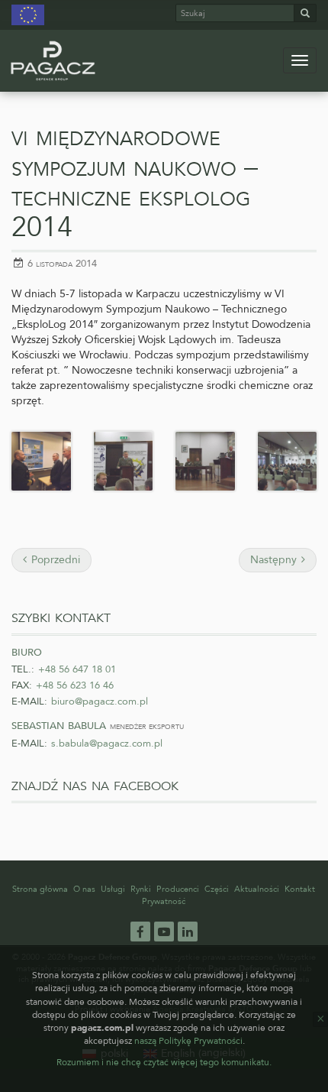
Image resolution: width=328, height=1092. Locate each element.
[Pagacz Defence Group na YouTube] (164, 931)
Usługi (113, 889)
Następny (275, 559)
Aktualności (256, 889)
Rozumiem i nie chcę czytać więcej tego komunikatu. (164, 1062)
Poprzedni (54, 559)
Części (216, 889)
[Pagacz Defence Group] (53, 60)
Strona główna (40, 889)
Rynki (140, 889)
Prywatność (163, 901)
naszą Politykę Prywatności (188, 1041)
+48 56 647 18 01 (77, 669)
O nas (84, 889)
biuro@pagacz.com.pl (99, 701)
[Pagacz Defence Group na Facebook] (140, 931)
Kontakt (300, 889)
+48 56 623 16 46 (75, 685)
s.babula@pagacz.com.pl (106, 743)
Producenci (177, 889)
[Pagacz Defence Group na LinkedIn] (188, 931)
